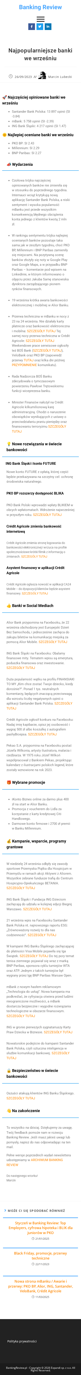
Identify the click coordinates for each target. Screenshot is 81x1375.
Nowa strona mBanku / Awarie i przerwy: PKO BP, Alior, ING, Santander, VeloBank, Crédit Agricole (40, 1286)
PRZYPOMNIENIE (24, 365)
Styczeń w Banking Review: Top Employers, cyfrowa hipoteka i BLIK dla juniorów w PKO (41, 1228)
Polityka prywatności (22, 1341)
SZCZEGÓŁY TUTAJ (41, 331)
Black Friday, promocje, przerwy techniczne (40, 1255)
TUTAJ (28, 360)
